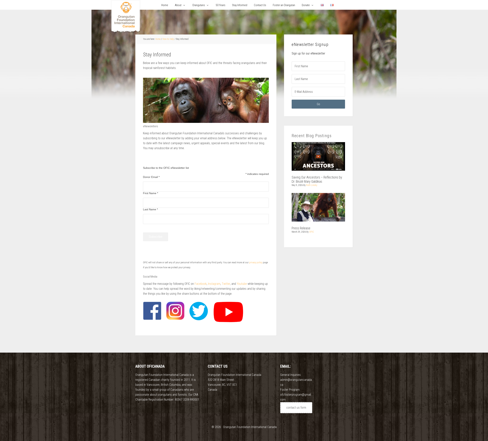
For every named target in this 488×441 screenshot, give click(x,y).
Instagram (214, 284)
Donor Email (151, 176)
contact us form (296, 407)
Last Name (150, 209)
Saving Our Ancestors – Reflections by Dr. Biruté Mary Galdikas (317, 179)
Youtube (242, 284)
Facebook (201, 284)
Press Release (301, 228)
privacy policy (255, 262)
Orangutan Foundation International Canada (126, 16)
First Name (150, 193)
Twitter (226, 284)
